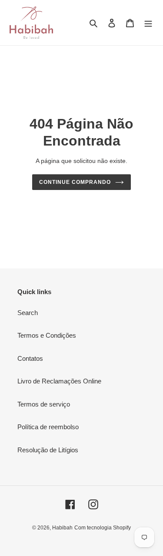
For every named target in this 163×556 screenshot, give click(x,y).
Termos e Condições (46, 335)
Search (27, 312)
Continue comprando (74, 182)
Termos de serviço (43, 404)
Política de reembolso (48, 427)
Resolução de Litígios (47, 450)
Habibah (62, 528)
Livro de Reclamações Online (59, 381)
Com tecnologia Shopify (102, 528)
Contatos (30, 358)
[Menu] (148, 23)
